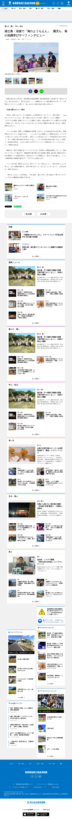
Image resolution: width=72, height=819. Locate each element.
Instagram (62, 3)
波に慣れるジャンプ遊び (16, 109)
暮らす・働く (40, 8)
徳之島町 (13, 39)
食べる (13, 8)
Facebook (53, 3)
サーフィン (29, 39)
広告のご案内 (55, 787)
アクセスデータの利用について (20, 787)
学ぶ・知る (50, 8)
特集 (59, 8)
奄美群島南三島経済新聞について (24, 784)
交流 (23, 39)
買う (30, 8)
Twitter (57, 3)
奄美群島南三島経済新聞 (21, 3)
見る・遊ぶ (22, 8)
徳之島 (7, 39)
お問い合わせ (38, 787)
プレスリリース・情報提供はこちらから (49, 784)
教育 (19, 39)
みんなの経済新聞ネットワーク (36, 802)
